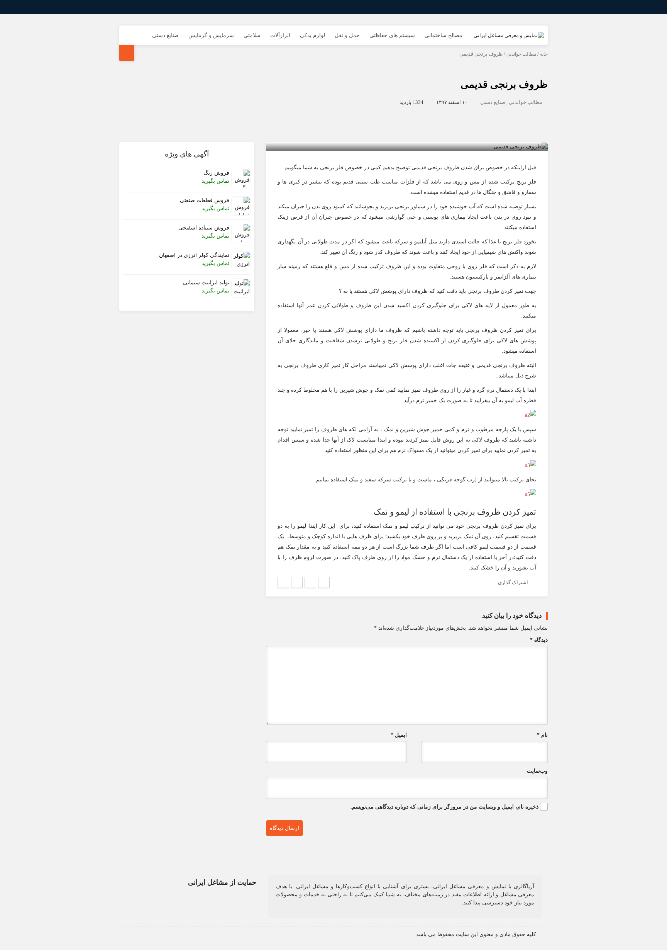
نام (542, 735)
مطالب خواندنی (521, 54)
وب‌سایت (537, 771)
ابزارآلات (280, 35)
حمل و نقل (347, 35)
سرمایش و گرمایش (211, 35)
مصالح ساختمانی (443, 35)
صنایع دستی (165, 35)
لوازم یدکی (312, 35)
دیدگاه (539, 640)
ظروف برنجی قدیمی (504, 84)
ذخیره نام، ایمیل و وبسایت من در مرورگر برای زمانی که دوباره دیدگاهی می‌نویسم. (444, 807)
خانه (544, 54)
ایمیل (399, 735)
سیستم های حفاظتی (392, 35)
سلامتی (252, 35)
